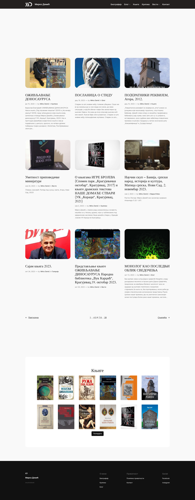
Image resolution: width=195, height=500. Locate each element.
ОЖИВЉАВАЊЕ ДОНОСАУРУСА (37, 97)
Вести (54, 186)
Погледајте (97, 433)
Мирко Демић (42, 4)
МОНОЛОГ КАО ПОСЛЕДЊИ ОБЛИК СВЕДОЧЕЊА (147, 268)
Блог (103, 100)
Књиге (153, 104)
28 (105, 317)
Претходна (32, 317)
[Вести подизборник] (159, 4)
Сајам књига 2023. (38, 266)
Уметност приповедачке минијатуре (42, 179)
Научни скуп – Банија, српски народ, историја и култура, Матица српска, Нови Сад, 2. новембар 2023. (146, 183)
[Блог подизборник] (129, 4)
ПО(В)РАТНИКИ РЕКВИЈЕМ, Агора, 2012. (147, 97)
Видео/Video (155, 194)
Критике (54, 104)
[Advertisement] (97, 26)
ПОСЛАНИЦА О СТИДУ (93, 95)
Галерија (55, 271)
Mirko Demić (44, 104)
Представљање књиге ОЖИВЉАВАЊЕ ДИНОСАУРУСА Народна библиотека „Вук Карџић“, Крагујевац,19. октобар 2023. (96, 274)
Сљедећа (164, 317)
